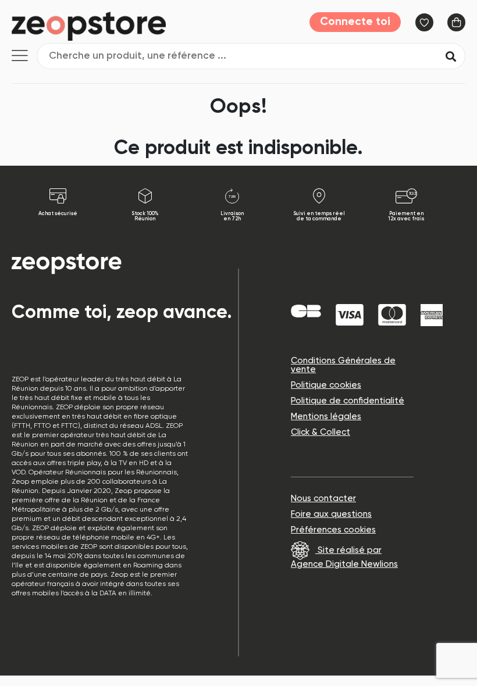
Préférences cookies (333, 530)
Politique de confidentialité (347, 400)
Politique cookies (326, 385)
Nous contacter (323, 498)
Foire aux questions (331, 514)
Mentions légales (326, 416)
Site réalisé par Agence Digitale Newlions (344, 557)
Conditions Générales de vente (343, 365)
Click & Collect (320, 432)
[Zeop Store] (103, 26)
